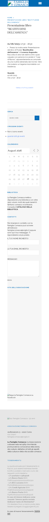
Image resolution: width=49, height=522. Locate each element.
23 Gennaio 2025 (14, 363)
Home (9, 17)
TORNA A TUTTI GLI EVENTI (24, 88)
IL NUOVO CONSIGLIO (17, 348)
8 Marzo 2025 (13, 312)
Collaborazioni (13, 372)
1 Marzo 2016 (13, 387)
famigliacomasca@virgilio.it (18, 230)
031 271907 (11, 434)
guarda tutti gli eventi (16, 136)
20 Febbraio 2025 (14, 339)
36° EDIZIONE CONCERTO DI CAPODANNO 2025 (20, 322)
